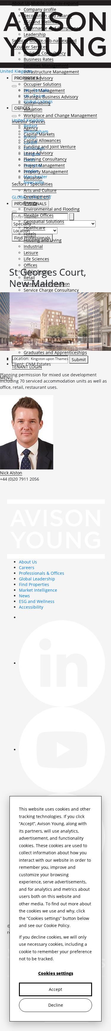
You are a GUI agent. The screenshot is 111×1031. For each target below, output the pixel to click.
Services (20, 40)
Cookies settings (55, 973)
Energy (30, 203)
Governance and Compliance (52, 28)
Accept (55, 989)
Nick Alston (11, 473)
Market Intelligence (38, 590)
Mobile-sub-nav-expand (54, 3)
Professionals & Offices (41, 573)
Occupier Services (29, 47)
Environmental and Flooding (52, 209)
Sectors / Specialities (32, 184)
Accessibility (31, 607)
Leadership (35, 34)
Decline (55, 1005)
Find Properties (34, 584)
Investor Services (28, 121)
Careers (26, 567)
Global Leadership (37, 579)
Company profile (40, 9)
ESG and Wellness (41, 22)
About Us (21, 3)
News (24, 596)
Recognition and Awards (48, 15)
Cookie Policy (56, 925)
